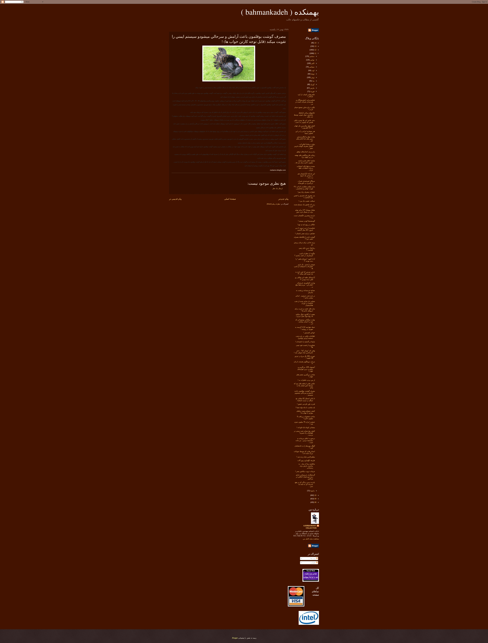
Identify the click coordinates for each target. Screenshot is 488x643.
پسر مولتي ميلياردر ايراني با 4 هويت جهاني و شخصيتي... (304, 187)
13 (315, 46)
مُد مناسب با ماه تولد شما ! (305, 407)
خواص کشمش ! (309, 333)
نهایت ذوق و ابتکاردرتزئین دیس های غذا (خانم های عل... (305, 139)
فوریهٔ (312, 91)
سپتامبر (311, 67)
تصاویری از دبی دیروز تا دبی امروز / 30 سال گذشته (305, 229)
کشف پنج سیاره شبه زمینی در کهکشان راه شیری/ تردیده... (304, 433)
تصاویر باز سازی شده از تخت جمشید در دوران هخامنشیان (304, 303)
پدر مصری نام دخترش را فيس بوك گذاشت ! (304, 196)
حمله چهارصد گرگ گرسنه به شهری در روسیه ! (305, 328)
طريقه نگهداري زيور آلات (306, 460)
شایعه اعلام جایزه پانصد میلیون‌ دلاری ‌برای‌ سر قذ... (304, 162)
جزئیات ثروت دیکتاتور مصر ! (305, 471)
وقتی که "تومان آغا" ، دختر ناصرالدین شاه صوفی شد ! (304, 352)
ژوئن (312, 77)
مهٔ (313, 81)
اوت (312, 70)
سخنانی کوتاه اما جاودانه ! (306, 427)
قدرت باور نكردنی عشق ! (306, 404)
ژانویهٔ (312, 491)
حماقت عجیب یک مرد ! (307, 201)
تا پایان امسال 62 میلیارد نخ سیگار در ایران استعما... (305, 399)
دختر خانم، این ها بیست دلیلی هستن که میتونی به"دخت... (304, 121)
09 (315, 499)
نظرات (313, 563)
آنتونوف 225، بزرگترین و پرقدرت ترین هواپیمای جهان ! (306, 369)
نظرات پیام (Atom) (273, 204)
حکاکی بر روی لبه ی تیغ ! (306, 225)
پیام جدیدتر (283, 199)
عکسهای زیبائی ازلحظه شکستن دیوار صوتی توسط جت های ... (304, 115)
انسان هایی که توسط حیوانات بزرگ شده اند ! (304, 452)
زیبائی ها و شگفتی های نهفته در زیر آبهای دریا (305, 156)
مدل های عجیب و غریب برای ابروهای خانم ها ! (305, 310)
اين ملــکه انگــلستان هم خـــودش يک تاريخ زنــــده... (306, 176)
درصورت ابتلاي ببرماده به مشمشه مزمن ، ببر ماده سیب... (305, 440)
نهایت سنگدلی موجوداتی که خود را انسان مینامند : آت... (305, 322)
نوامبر (312, 60)
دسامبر (311, 56)
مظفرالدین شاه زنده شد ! (305, 457)
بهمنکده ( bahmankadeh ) (280, 12)
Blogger (235, 638)
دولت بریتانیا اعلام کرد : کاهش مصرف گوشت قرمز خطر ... (304, 146)
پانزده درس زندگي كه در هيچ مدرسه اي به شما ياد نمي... (305, 484)
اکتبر (312, 63)
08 (315, 502)
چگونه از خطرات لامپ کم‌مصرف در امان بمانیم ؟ (304, 254)
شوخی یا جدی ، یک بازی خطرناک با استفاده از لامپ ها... (304, 266)
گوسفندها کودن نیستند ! (306, 221)
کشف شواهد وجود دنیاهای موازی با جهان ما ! (305, 412)
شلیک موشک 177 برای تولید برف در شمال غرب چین (305, 211)
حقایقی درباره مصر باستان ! (305, 233)
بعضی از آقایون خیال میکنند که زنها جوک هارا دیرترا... (305, 315)
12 (315, 50)
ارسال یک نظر (277, 188)
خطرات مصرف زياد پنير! (306, 192)
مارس (312, 88)
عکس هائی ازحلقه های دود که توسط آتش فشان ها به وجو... (304, 385)
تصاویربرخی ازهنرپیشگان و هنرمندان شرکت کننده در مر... (305, 102)
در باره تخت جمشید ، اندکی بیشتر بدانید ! (305, 297)
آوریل (312, 84)
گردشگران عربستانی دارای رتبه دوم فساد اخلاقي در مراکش (305, 477)
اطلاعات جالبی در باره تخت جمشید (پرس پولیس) (305, 337)
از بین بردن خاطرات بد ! (306, 380)
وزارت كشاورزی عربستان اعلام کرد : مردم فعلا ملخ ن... (305, 285)
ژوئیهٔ (312, 74)
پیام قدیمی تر (175, 199)
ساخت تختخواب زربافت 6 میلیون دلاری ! (306, 417)
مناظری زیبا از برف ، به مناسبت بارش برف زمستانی (307, 466)
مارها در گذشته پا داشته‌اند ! (305, 342)
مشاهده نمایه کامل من (311, 539)
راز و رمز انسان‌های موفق (306, 152)
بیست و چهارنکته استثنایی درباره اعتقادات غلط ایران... (306, 168)
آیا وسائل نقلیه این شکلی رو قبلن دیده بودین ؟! (305, 278)
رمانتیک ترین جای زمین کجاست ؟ (307, 249)
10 (315, 495)
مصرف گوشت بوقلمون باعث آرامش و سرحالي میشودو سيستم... (304, 393)
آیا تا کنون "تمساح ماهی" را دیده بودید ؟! (305, 260)
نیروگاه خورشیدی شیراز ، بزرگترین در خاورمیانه (306, 182)
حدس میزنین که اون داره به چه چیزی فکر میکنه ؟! (305, 273)
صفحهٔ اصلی (230, 199)
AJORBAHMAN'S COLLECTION (309, 527)
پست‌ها (313, 558)
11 (315, 53)
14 (315, 43)
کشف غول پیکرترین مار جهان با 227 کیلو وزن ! (304, 127)
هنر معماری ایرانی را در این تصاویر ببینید (305, 132)
